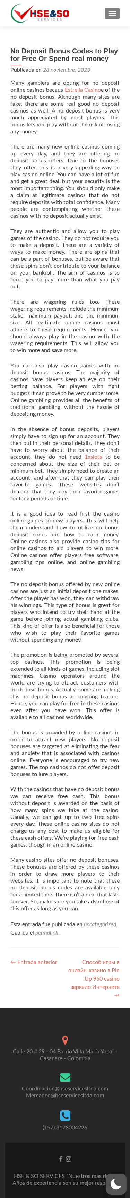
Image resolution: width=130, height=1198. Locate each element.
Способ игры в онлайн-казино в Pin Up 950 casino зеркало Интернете (94, 978)
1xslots (93, 457)
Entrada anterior (33, 962)
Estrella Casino (83, 90)
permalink (46, 933)
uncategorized (100, 924)
